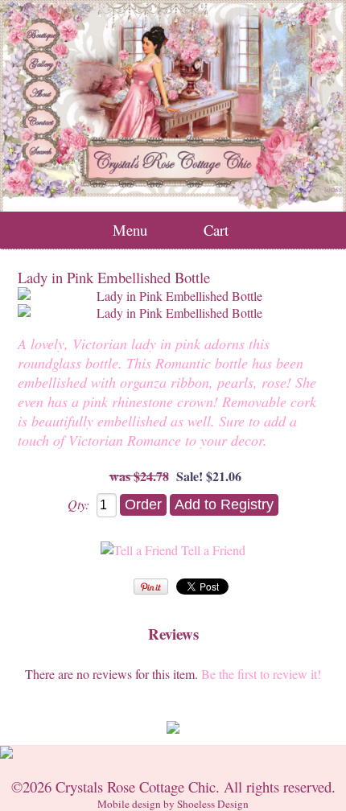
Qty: (78, 504)
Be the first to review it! (261, 673)
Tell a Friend (213, 549)
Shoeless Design (213, 804)
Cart (216, 230)
